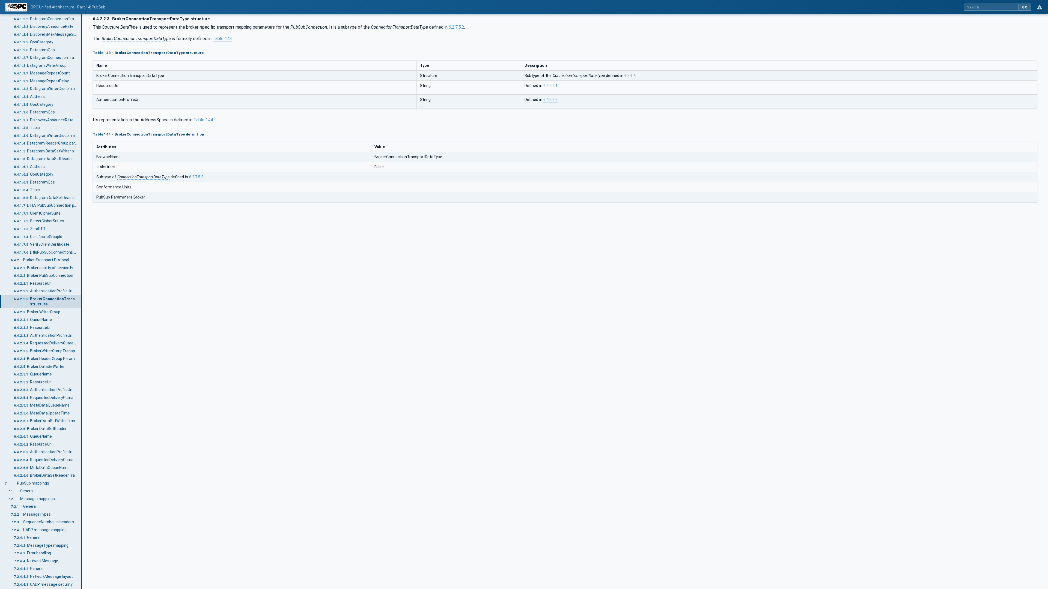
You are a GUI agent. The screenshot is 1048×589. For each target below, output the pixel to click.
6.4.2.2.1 (550, 85)
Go (1024, 7)
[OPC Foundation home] (16, 7)
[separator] (82, 301)
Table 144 (203, 119)
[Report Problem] (1040, 7)
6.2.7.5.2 (456, 27)
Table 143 (222, 38)
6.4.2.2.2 (550, 99)
